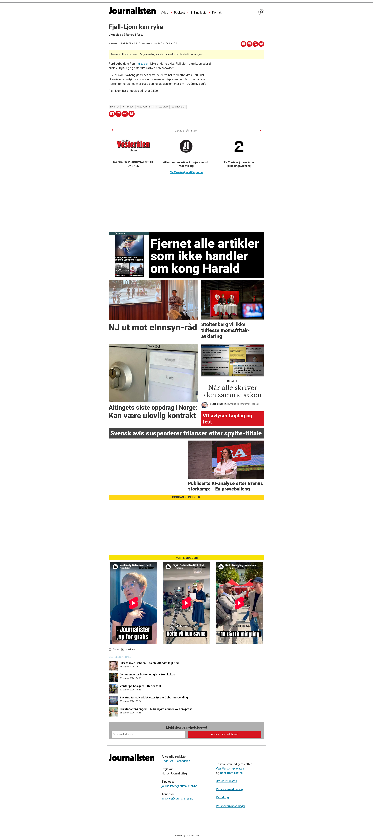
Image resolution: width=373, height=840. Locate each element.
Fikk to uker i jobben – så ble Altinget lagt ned (149, 663)
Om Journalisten (226, 781)
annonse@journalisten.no (177, 798)
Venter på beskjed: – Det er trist (140, 686)
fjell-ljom (162, 107)
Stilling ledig (198, 12)
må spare (142, 63)
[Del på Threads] (255, 44)
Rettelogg (222, 797)
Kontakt (217, 12)
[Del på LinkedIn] (249, 44)
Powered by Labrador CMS (186, 835)
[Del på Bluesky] (261, 44)
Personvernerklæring (229, 789)
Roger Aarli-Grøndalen (176, 761)
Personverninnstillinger (230, 806)
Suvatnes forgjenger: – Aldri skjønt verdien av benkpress (156, 709)
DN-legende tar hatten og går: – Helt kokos (147, 674)
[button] (112, 130)
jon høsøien (178, 107)
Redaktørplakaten (231, 773)
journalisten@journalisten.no (179, 786)
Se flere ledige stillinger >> (186, 172)
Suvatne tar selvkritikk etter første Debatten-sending (154, 697)
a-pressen (128, 107)
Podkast (179, 12)
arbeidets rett (145, 107)
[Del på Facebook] (243, 44)
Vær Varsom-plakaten (230, 768)
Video (164, 12)
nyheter (114, 107)
